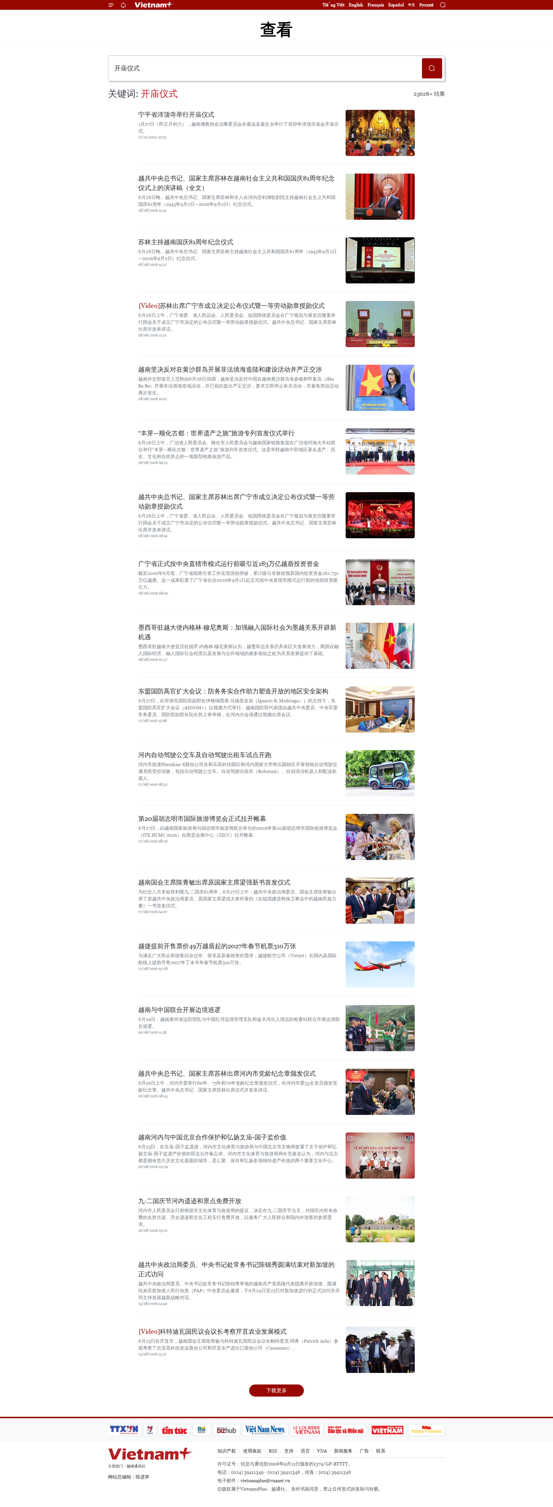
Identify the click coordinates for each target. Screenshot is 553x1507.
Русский (426, 5)
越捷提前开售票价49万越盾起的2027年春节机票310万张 (217, 946)
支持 (288, 1451)
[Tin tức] (174, 1430)
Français (376, 4)
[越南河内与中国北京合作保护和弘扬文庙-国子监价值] (380, 1155)
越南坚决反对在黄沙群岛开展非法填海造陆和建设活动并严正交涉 (230, 369)
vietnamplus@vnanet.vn (265, 1480)
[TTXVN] (124, 1430)
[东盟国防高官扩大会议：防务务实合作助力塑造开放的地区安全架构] (380, 709)
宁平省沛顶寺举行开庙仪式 (176, 114)
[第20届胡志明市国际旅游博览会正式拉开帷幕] (380, 837)
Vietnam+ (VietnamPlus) (153, 5)
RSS (273, 1451)
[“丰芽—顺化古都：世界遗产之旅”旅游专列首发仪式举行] (380, 451)
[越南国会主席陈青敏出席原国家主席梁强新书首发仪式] (380, 901)
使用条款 (252, 1451)
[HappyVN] (426, 1430)
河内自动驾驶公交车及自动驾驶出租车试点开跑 (204, 755)
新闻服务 (343, 1451)
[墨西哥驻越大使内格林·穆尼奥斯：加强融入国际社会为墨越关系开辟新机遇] (380, 646)
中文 (411, 5)
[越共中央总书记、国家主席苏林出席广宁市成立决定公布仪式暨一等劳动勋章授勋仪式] (380, 515)
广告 (364, 1451)
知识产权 (226, 1451)
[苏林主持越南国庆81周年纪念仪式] (380, 260)
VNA (322, 1451)
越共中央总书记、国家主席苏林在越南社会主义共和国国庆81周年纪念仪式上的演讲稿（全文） (236, 183)
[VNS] (265, 1430)
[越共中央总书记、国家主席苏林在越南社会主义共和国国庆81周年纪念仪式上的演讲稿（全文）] (380, 197)
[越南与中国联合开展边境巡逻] (380, 1028)
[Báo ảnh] (387, 1430)
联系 (380, 1451)
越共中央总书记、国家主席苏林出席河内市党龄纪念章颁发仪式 (227, 1073)
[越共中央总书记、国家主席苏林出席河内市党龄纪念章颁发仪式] (380, 1092)
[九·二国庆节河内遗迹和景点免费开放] (380, 1219)
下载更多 (276, 1390)
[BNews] (201, 1430)
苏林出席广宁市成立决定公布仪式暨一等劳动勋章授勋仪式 (242, 305)
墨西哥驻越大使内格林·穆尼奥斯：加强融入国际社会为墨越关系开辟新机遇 (237, 632)
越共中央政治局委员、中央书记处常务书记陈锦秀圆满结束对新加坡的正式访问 (236, 1269)
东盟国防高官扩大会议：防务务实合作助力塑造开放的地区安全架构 (233, 691)
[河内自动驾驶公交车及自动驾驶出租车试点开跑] (380, 773)
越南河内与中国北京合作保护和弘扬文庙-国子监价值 (212, 1137)
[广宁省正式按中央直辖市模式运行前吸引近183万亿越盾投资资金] (380, 582)
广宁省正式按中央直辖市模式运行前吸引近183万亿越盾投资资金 (228, 563)
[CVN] (306, 1430)
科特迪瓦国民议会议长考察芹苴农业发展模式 (223, 1331)
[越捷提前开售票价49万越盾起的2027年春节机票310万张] (380, 964)
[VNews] (150, 1430)
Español (396, 4)
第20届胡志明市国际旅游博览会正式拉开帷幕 (202, 818)
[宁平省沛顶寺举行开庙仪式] (380, 133)
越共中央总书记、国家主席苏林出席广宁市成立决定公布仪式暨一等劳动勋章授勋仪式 (236, 501)
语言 (305, 1451)
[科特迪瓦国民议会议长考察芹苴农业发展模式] (380, 1350)
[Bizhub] (226, 1430)
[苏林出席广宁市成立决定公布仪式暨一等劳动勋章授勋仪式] (380, 324)
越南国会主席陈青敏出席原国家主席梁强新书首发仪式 (214, 882)
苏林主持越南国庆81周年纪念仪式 (185, 242)
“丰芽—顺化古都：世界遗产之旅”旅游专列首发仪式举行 (216, 433)
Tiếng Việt (333, 4)
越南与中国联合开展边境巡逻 (179, 1009)
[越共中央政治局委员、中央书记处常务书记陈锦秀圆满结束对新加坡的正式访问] (380, 1283)
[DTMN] (346, 1430)
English (356, 4)
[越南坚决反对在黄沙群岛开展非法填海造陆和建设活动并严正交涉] (380, 388)
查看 (276, 29)
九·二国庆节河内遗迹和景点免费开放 (189, 1201)
